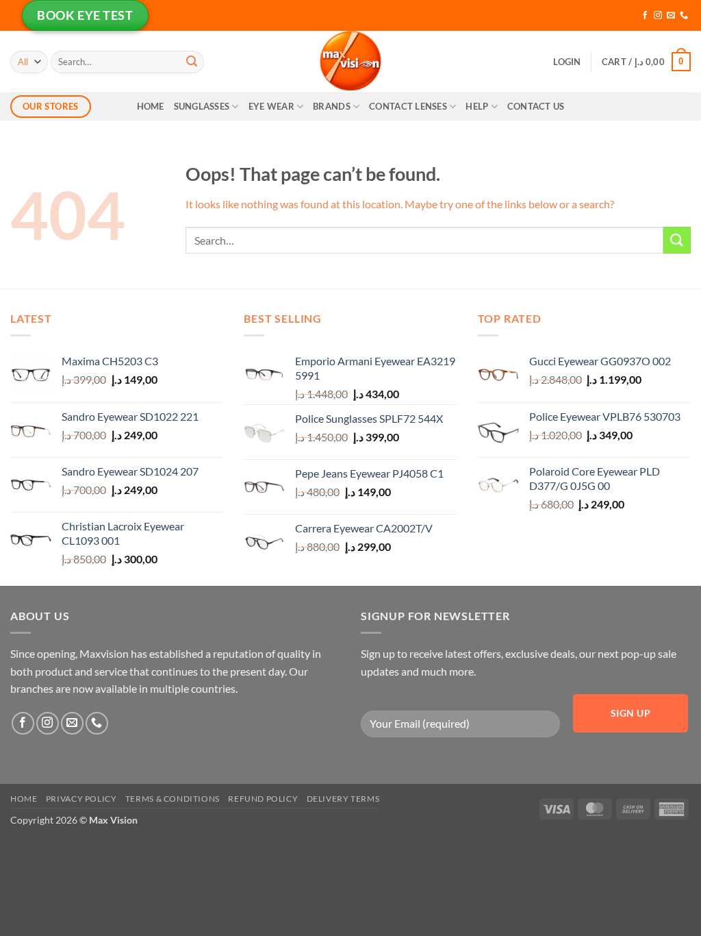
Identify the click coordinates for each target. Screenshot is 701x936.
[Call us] (684, 16)
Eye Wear (271, 106)
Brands (331, 106)
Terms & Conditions (172, 798)
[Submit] (191, 61)
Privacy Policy (81, 798)
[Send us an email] (671, 16)
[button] (567, 61)
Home (150, 106)
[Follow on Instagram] (658, 16)
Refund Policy (263, 798)
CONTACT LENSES (408, 106)
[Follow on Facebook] (645, 16)
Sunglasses (202, 106)
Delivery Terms (343, 798)
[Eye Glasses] (350, 62)
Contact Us (536, 106)
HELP (477, 106)
